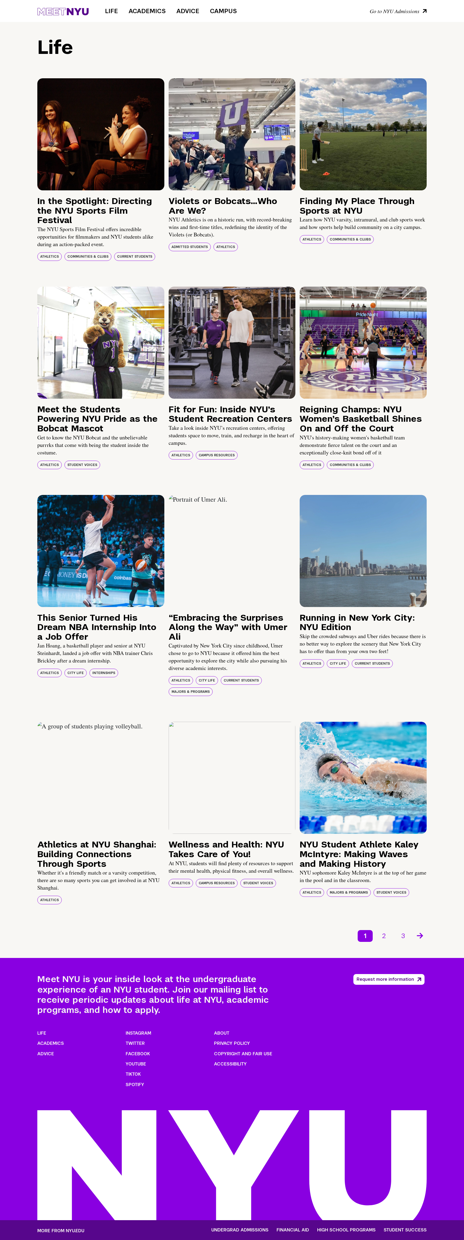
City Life (75, 673)
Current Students (134, 256)
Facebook (138, 1054)
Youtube (136, 1064)
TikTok (133, 1074)
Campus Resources (217, 455)
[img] (100, 134)
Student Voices (82, 465)
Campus (223, 11)
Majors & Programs (191, 692)
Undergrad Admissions (240, 1230)
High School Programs (346, 1230)
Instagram (138, 1033)
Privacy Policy (232, 1043)
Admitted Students (190, 247)
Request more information (385, 979)
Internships (103, 673)
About (221, 1033)
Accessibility (230, 1064)
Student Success (405, 1230)
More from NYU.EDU (60, 1231)
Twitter (135, 1043)
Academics (147, 11)
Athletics (49, 256)
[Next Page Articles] (420, 935)
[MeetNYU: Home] (63, 10)
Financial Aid (293, 1230)
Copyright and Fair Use (243, 1054)
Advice (187, 11)
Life (111, 11)
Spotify (135, 1084)
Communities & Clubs (87, 256)
